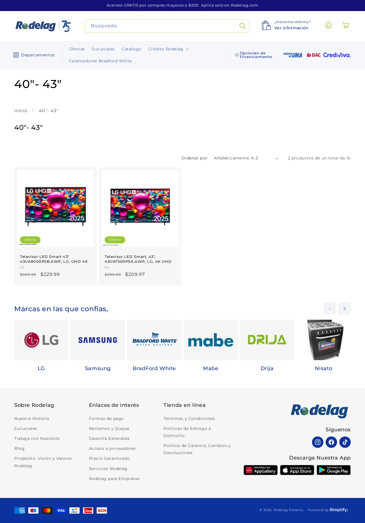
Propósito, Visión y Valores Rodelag (43, 462)
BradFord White (154, 368)
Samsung (98, 368)
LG (41, 368)
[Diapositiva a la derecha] (344, 308)
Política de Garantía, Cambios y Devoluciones (197, 449)
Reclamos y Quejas (109, 428)
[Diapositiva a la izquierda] (329, 308)
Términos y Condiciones (189, 418)
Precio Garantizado (109, 458)
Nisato (323, 368)
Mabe (210, 368)
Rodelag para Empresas (114, 478)
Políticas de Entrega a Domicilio (187, 432)
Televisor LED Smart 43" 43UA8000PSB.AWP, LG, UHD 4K (54, 259)
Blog (19, 448)
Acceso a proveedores (112, 448)
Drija (267, 368)
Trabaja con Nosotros (37, 438)
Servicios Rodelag (108, 468)
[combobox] (167, 26)
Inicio (21, 110)
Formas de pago (106, 418)
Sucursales (25, 428)
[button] (33, 55)
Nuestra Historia (31, 418)
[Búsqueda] (242, 26)
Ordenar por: (194, 158)
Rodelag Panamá (288, 510)
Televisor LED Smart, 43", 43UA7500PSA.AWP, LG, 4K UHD (138, 259)
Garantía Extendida (109, 438)
